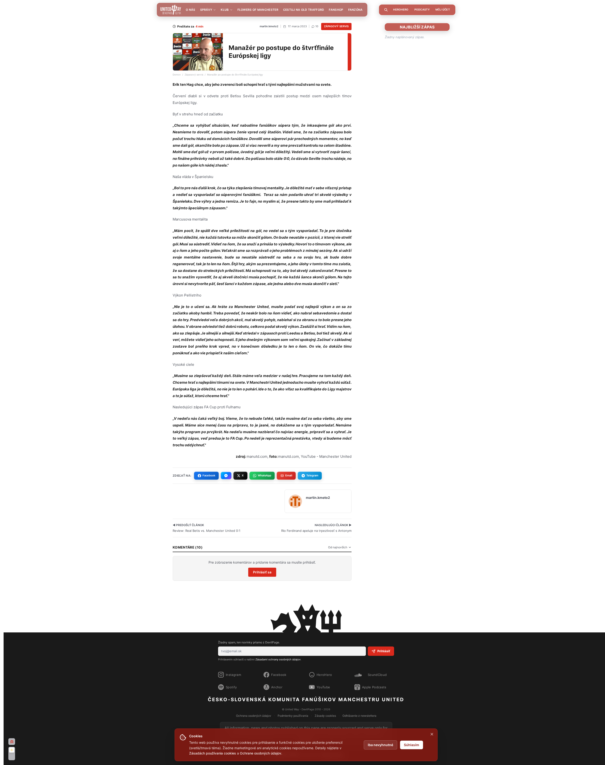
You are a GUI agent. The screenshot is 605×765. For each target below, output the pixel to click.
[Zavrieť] (431, 734)
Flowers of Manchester (257, 9)
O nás (190, 9)
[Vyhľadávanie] (386, 9)
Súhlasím (411, 745)
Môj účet (442, 9)
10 (316, 26)
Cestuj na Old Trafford (303, 9)
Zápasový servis (336, 26)
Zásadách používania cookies (212, 753)
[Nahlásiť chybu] (11, 741)
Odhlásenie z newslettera (359, 715)
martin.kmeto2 (269, 26)
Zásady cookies (325, 715)
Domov (177, 74)
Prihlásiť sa (262, 572)
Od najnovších (337, 547)
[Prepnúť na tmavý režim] (11, 753)
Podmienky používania (293, 715)
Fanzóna (355, 9)
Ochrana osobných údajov (253, 715)
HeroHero (400, 9)
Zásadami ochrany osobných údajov (278, 659)
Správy (206, 9)
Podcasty (422, 9)
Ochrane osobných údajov (260, 753)
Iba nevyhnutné (380, 745)
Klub (225, 9)
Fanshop (336, 9)
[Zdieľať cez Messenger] (226, 475)
